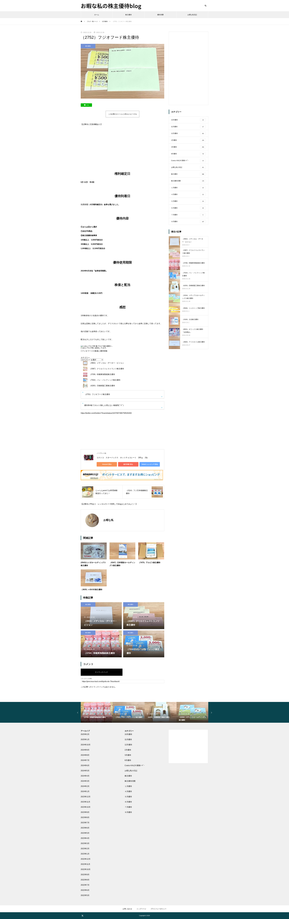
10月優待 (128, 734)
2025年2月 (85, 734)
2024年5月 (85, 771)
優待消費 (160, 15)
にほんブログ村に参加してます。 (94, 348)
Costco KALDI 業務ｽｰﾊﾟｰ (135, 765)
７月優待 (128, 807)
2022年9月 (85, 875)
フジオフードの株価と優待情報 (94, 351)
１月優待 (128, 786)
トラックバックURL (86, 678)
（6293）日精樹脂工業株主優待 (102, 386)
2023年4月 (85, 838)
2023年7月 (85, 823)
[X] (82, 915)
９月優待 (128, 812)
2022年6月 (85, 890)
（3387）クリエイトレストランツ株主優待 (106, 369)
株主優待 (128, 15)
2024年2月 (85, 786)
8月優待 (128, 760)
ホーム (96, 15)
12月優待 (128, 745)
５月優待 (128, 797)
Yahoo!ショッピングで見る (149, 464)
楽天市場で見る (128, 464)
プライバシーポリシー (158, 909)
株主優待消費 (130, 781)
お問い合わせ (127, 909)
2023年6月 (85, 828)
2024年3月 (85, 781)
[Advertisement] (122, 146)
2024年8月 (85, 755)
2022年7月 (85, 885)
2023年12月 (85, 797)
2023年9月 (85, 812)
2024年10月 (85, 745)
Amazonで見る (107, 464)
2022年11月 (85, 864)
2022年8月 (85, 880)
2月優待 (128, 750)
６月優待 (128, 802)
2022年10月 (85, 869)
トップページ (141, 909)
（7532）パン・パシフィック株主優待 (104, 380)
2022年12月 (85, 859)
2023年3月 (85, 843)
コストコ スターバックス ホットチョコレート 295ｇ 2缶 (122, 458)
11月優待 (128, 739)
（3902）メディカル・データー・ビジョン (106, 363)
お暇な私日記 (192, 15)
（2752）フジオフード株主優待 (97, 394)
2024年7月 (85, 760)
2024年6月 (85, 765)
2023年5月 (85, 833)
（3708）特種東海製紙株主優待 (102, 374)
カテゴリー (85, 358)
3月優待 (128, 755)
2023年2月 (85, 849)
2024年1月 (85, 791)
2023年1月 (85, 854)
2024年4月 (85, 776)
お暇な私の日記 (131, 771)
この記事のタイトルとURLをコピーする (122, 114)
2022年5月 (85, 895)
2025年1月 (85, 739)
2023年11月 (85, 802)
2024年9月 (85, 750)
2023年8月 (85, 817)
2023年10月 (85, 807)
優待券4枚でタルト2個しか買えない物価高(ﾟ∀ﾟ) (104, 405)
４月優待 (128, 791)
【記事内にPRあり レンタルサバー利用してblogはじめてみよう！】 (109, 504)
